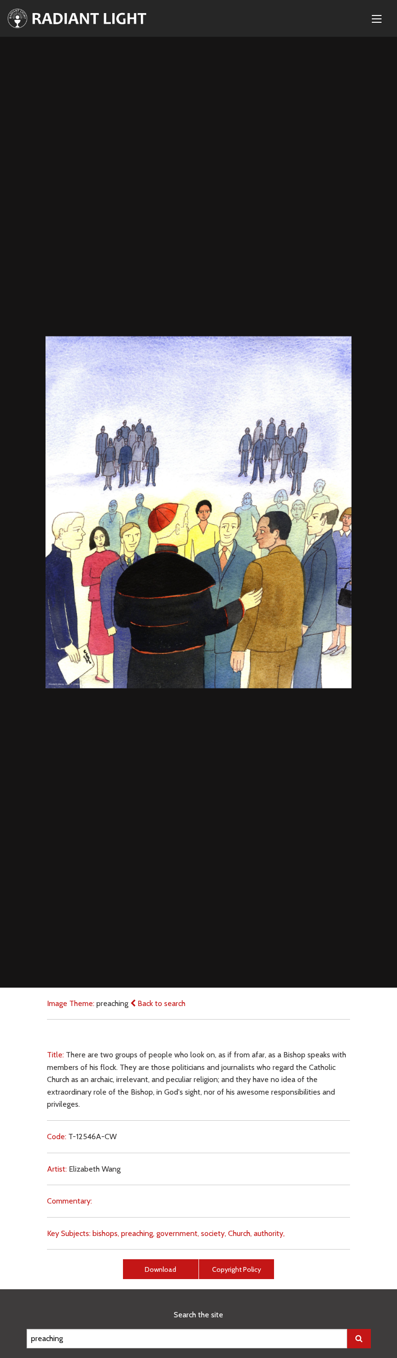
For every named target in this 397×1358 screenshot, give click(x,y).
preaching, (137, 1233)
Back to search (160, 1003)
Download (160, 1269)
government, (177, 1233)
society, (213, 1233)
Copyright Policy (236, 1269)
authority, (269, 1233)
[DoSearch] (359, 1338)
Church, (240, 1233)
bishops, (105, 1233)
